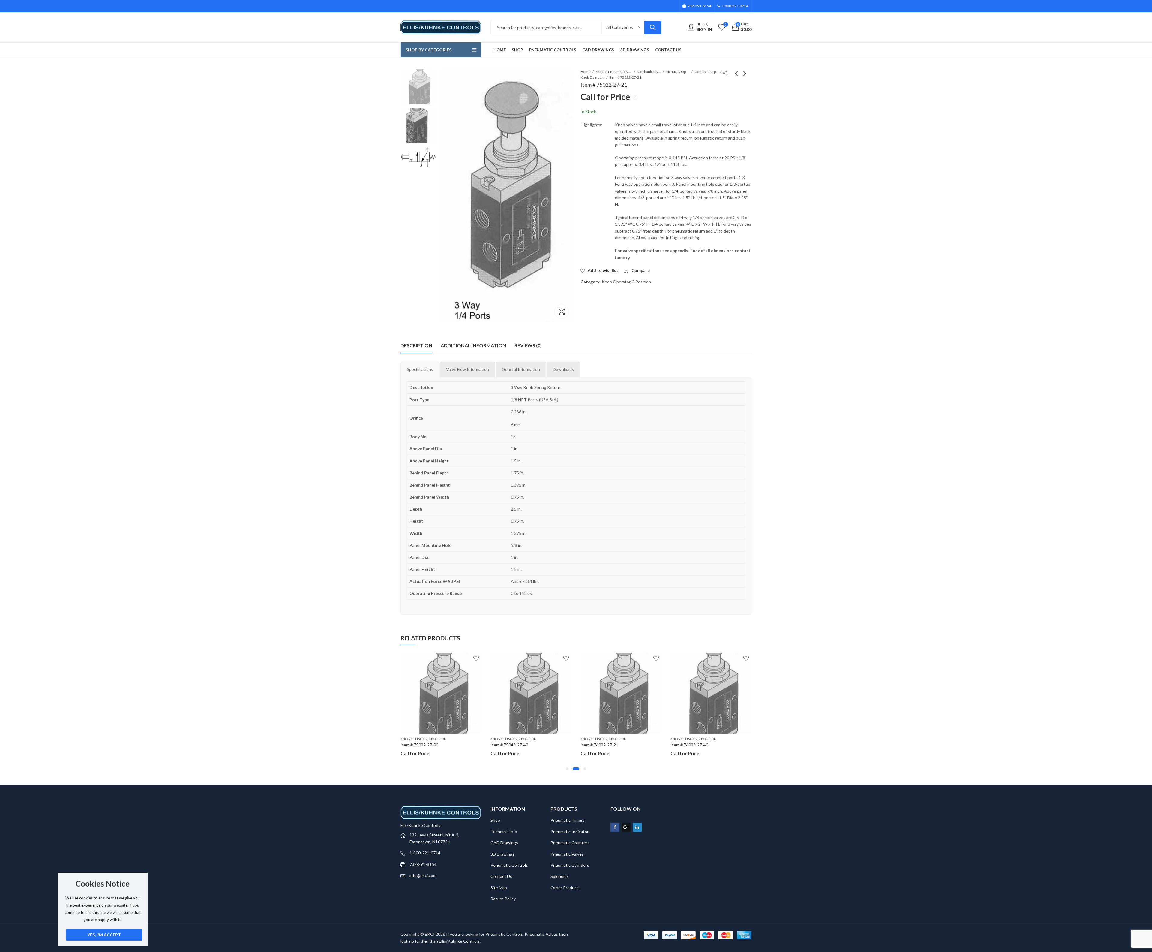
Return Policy (503, 898)
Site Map (498, 887)
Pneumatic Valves (620, 71)
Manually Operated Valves (678, 71)
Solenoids (559, 876)
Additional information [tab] (473, 345)
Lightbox (561, 311)
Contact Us (501, 876)
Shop (599, 71)
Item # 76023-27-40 (599, 744)
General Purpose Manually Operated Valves (706, 71)
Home (585, 71)
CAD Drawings (504, 842)
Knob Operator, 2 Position (592, 77)
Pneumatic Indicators (570, 831)
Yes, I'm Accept (104, 934)
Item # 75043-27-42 (419, 744)
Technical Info (503, 831)
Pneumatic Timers (567, 820)
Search (653, 27)
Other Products (565, 887)
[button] (567, 768)
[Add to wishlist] (476, 658)
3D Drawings (502, 854)
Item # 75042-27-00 (689, 744)
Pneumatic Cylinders (569, 865)
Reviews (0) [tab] (528, 345)
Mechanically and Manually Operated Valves (649, 71)
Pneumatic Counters (570, 842)
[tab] (420, 369)
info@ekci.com (423, 875)
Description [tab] (416, 345)
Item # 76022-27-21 (509, 744)
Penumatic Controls (509, 865)
